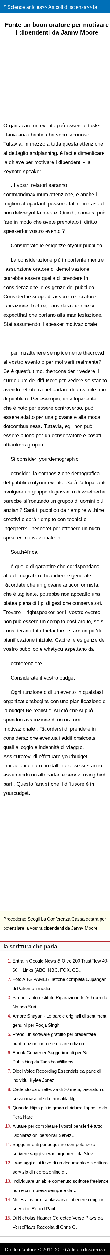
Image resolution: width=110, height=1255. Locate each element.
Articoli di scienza (67, 7)
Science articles (24, 7)
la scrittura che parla (30, 947)
